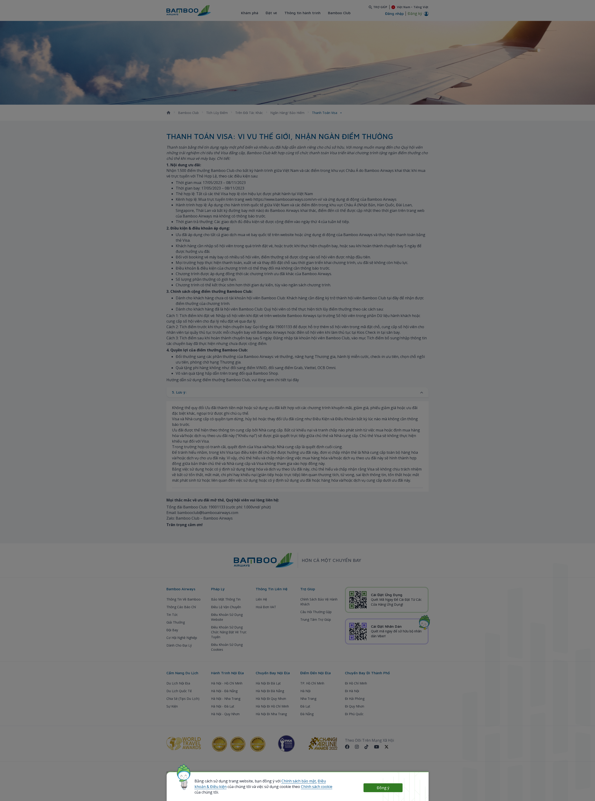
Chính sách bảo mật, (299, 781)
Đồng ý (383, 787)
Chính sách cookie (316, 786)
